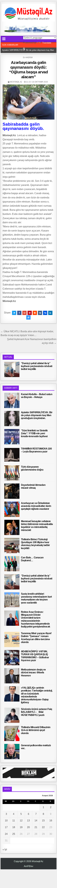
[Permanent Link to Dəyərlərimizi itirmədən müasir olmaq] (11, 491)
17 (6, 827)
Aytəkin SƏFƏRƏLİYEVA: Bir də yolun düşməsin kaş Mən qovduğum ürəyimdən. (36, 415)
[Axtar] (24, 49)
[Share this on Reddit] (35, 313)
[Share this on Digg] (45, 313)
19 (21, 827)
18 (13, 827)
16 (50, 820)
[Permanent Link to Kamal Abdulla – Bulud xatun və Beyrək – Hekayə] (11, 400)
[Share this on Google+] (24, 313)
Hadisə (29, 57)
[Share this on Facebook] (19, 313)
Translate (46, 42)
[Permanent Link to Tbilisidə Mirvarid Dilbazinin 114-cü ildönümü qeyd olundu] (11, 733)
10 (6, 820)
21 (36, 827)
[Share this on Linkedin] (50, 313)
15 (43, 820)
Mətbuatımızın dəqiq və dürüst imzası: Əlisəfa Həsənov (33, 672)
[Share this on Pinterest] (30, 313)
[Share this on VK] (40, 313)
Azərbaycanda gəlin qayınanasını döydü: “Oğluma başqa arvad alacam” (28, 69)
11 (13, 820)
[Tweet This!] (14, 313)
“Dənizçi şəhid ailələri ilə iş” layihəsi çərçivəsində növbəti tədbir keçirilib (36, 366)
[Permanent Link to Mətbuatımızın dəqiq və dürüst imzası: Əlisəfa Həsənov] (11, 675)
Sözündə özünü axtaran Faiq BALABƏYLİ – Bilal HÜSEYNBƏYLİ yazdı (36, 712)
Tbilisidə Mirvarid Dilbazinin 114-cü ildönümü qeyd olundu (35, 730)
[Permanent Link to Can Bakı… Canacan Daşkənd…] (11, 563)
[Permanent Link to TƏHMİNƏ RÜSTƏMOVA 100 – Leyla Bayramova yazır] (11, 454)
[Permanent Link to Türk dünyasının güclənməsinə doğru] (11, 473)
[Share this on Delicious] (28, 317)
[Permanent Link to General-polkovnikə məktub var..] (11, 751)
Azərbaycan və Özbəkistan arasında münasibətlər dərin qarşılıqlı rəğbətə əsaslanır (36, 506)
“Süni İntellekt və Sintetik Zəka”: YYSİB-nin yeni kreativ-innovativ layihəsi (34, 433)
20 (28, 827)
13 (28, 820)
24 (6, 834)
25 (13, 834)
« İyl (5, 849)
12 (21, 820)
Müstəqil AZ (16, 82)
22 (43, 827)
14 (36, 820)
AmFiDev (28, 866)
